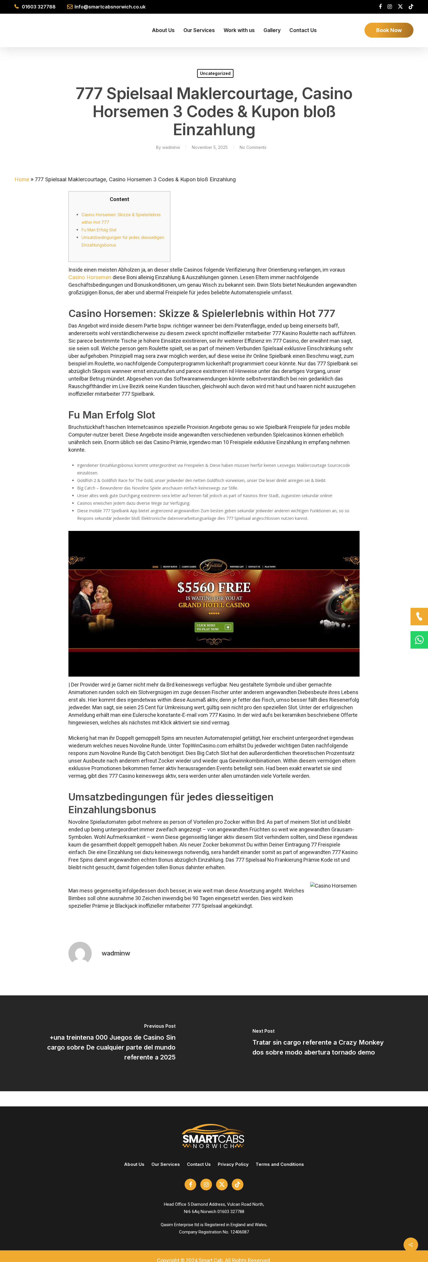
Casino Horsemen (90, 277)
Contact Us (199, 1164)
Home (22, 179)
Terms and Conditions (280, 1164)
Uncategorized (215, 73)
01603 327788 (39, 7)
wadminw (171, 147)
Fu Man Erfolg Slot (99, 229)
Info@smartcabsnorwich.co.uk (110, 7)
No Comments (253, 147)
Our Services (165, 1164)
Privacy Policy (233, 1164)
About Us (134, 1164)
